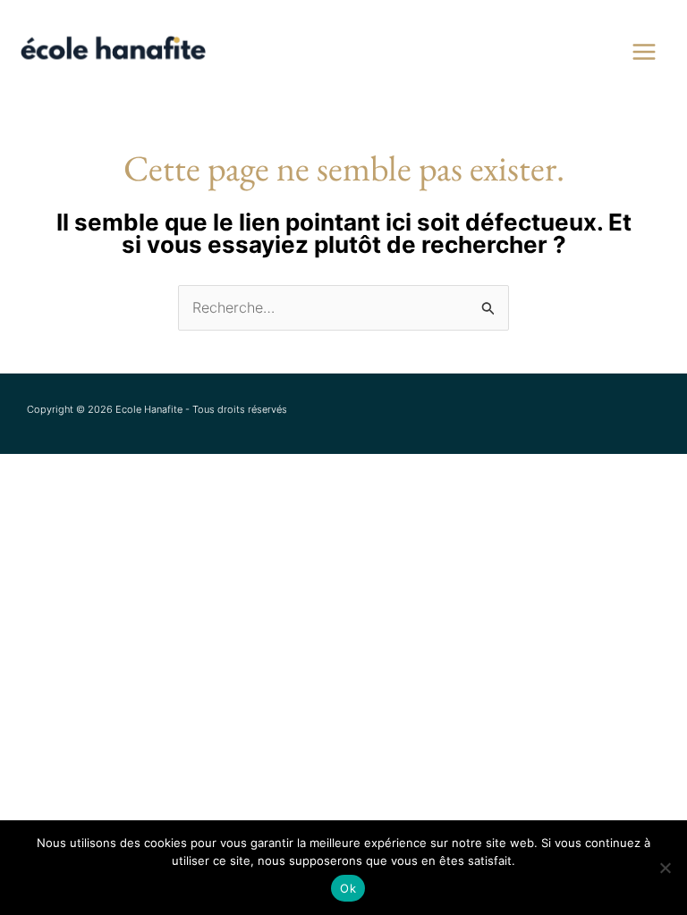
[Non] (665, 868)
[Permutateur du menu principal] (644, 52)
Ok (348, 888)
